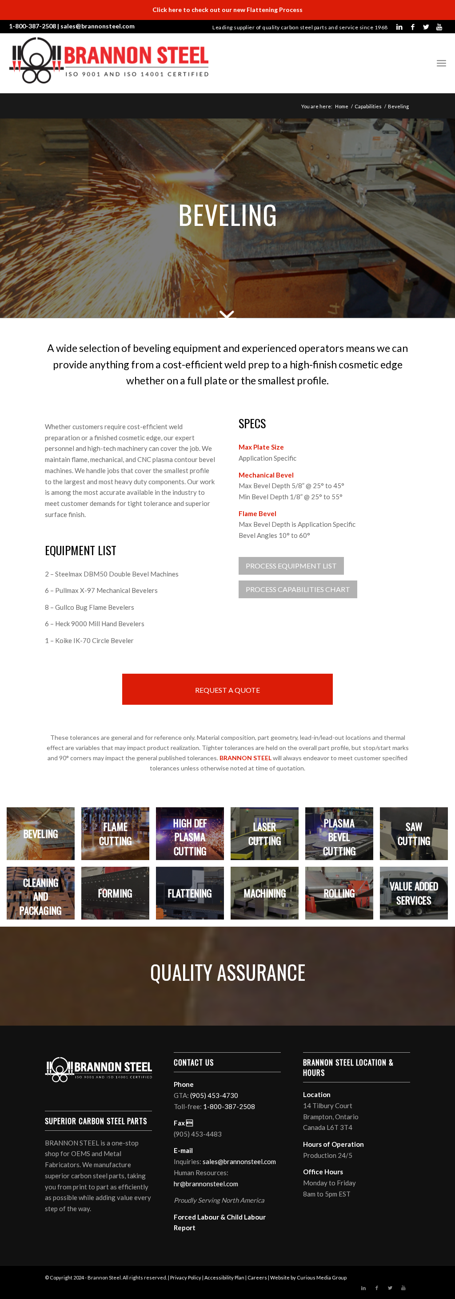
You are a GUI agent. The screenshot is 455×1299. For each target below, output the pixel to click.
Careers (257, 1277)
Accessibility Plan (224, 1277)
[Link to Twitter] (426, 26)
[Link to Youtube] (439, 26)
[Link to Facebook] (412, 26)
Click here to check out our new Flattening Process (227, 9)
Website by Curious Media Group (308, 1277)
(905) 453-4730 (214, 1095)
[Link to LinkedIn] (399, 26)
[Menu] (441, 63)
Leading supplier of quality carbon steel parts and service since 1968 (300, 27)
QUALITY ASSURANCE (227, 972)
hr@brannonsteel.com (206, 1184)
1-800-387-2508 (32, 26)
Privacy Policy (185, 1277)
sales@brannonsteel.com (97, 26)
